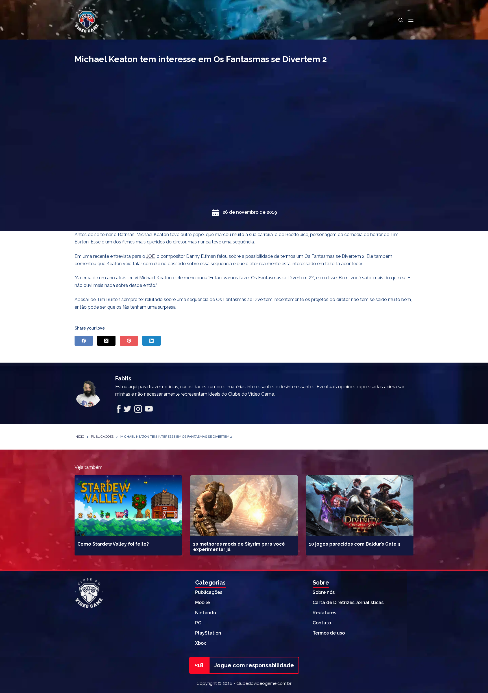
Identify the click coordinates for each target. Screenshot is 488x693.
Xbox (200, 643)
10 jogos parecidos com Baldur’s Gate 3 (354, 544)
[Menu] (410, 19)
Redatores (324, 612)
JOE (150, 256)
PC (198, 623)
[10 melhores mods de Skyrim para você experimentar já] (244, 505)
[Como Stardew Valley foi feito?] (128, 505)
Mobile (202, 602)
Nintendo (205, 612)
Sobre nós (324, 592)
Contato (322, 623)
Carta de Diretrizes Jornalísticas (348, 602)
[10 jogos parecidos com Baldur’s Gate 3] (359, 505)
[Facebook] (84, 341)
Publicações (208, 592)
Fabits (123, 378)
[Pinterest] (129, 341)
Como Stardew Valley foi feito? (113, 544)
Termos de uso (329, 633)
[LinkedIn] (151, 341)
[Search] (400, 20)
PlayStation (208, 633)
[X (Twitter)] (106, 341)
